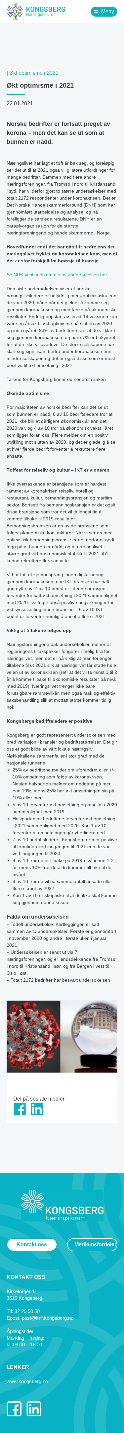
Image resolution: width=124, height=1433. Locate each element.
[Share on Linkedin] (36, 1115)
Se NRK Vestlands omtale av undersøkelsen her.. (58, 274)
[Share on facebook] (19, 1115)
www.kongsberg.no (27, 1381)
